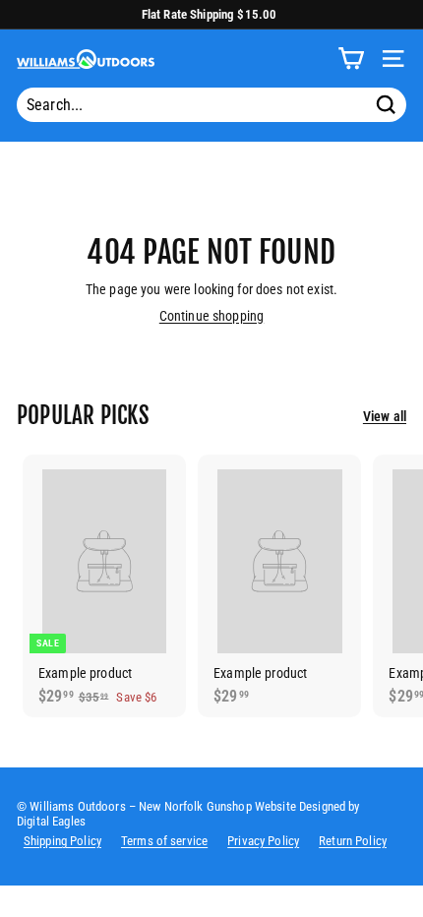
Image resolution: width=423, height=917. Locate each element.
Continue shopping (211, 316)
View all (384, 416)
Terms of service (164, 840)
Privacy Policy (263, 840)
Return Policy (353, 840)
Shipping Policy (62, 840)
